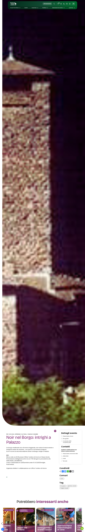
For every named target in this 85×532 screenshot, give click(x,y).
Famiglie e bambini (33, 434)
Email (64, 458)
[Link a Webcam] (61, 4)
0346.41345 (65, 456)
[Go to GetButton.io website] (82, 530)
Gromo (61, 478)
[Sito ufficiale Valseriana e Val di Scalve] (13, 3)
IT (73, 3)
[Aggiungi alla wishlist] (55, 431)
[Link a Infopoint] (69, 4)
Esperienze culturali (21, 434)
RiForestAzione (47, 3)
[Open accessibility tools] (2, 529)
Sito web (65, 461)
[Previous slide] (2, 523)
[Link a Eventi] (67, 4)
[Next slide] (83, 523)
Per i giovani (10, 434)
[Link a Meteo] (64, 4)
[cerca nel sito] (54, 4)
